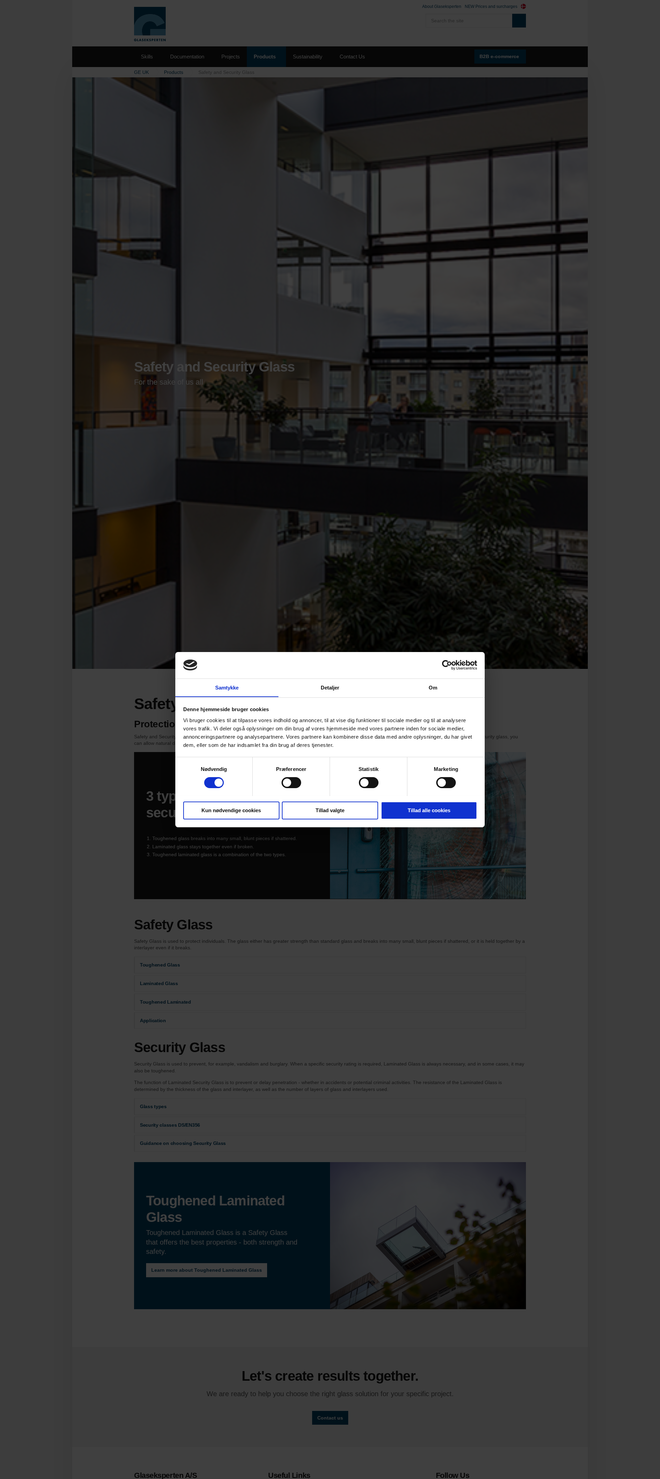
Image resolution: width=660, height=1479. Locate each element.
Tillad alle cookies (429, 810)
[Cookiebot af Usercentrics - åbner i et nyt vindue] (447, 665)
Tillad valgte (330, 810)
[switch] (291, 782)
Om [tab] (433, 687)
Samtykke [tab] (227, 687)
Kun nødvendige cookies (231, 810)
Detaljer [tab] (330, 687)
